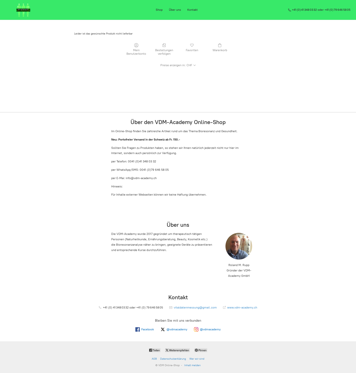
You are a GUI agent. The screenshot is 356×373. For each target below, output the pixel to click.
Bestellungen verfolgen (164, 51)
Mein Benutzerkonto (136, 51)
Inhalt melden (192, 365)
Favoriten (192, 50)
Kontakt (192, 9)
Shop (159, 9)
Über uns (175, 9)
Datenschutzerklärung (173, 358)
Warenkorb (219, 50)
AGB (154, 358)
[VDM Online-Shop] (23, 10)
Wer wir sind (196, 358)
